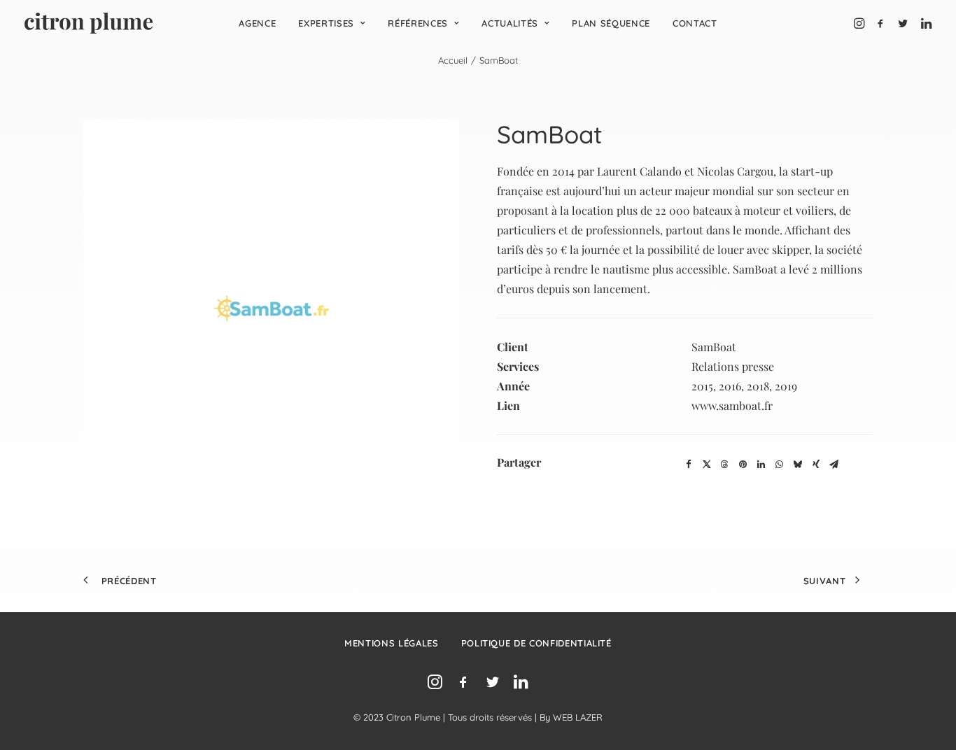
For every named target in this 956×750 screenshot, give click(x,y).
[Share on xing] (816, 465)
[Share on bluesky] (797, 465)
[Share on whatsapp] (779, 465)
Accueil (453, 60)
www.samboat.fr (732, 405)
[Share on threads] (725, 465)
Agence (257, 23)
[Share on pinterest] (743, 465)
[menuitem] (257, 23)
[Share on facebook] (688, 465)
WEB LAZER (578, 717)
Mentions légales (391, 643)
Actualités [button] (509, 23)
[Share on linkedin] (761, 465)
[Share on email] (834, 465)
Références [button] (418, 23)
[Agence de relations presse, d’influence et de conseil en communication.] (88, 23)
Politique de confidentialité (536, 643)
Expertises (326, 23)
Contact (695, 23)
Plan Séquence (610, 23)
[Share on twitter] (706, 465)
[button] (860, 23)
